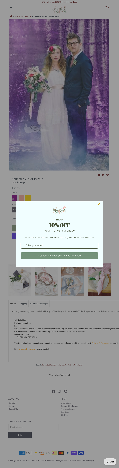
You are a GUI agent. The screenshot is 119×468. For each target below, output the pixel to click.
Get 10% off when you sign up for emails (59, 255)
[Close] (99, 203)
